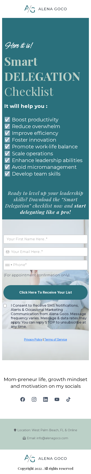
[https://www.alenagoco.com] (45, 9)
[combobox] (8, 265)
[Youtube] (57, 399)
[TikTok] (68, 399)
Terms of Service (55, 339)
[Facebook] (22, 399)
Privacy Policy (33, 339)
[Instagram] (34, 399)
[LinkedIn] (45, 399)
